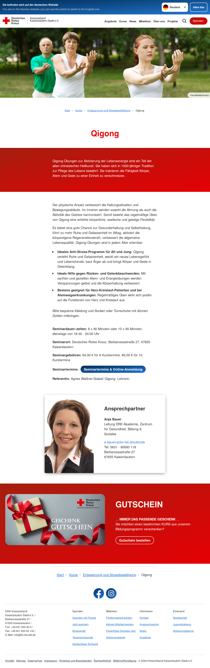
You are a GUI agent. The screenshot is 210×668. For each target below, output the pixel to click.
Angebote (110, 21)
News (132, 21)
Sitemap (21, 661)
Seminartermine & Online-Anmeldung (113, 369)
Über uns (159, 21)
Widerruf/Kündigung (124, 661)
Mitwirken (145, 21)
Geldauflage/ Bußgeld (85, 644)
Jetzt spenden (80, 624)
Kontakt (144, 618)
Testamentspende (82, 637)
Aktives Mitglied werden (120, 624)
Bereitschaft (180, 618)
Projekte (173, 21)
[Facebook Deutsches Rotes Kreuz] (99, 593)
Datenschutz (35, 661)
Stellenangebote (115, 637)
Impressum (50, 661)
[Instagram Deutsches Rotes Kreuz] (111, 593)
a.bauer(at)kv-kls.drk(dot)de (124, 442)
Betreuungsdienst (183, 631)
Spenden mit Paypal (84, 618)
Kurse (123, 21)
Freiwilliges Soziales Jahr (121, 631)
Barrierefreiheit (102, 661)
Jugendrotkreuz (182, 624)
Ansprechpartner (149, 624)
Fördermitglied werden (119, 618)
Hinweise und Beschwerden (75, 661)
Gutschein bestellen (134, 540)
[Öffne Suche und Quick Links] (184, 21)
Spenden (198, 21)
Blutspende (79, 631)
